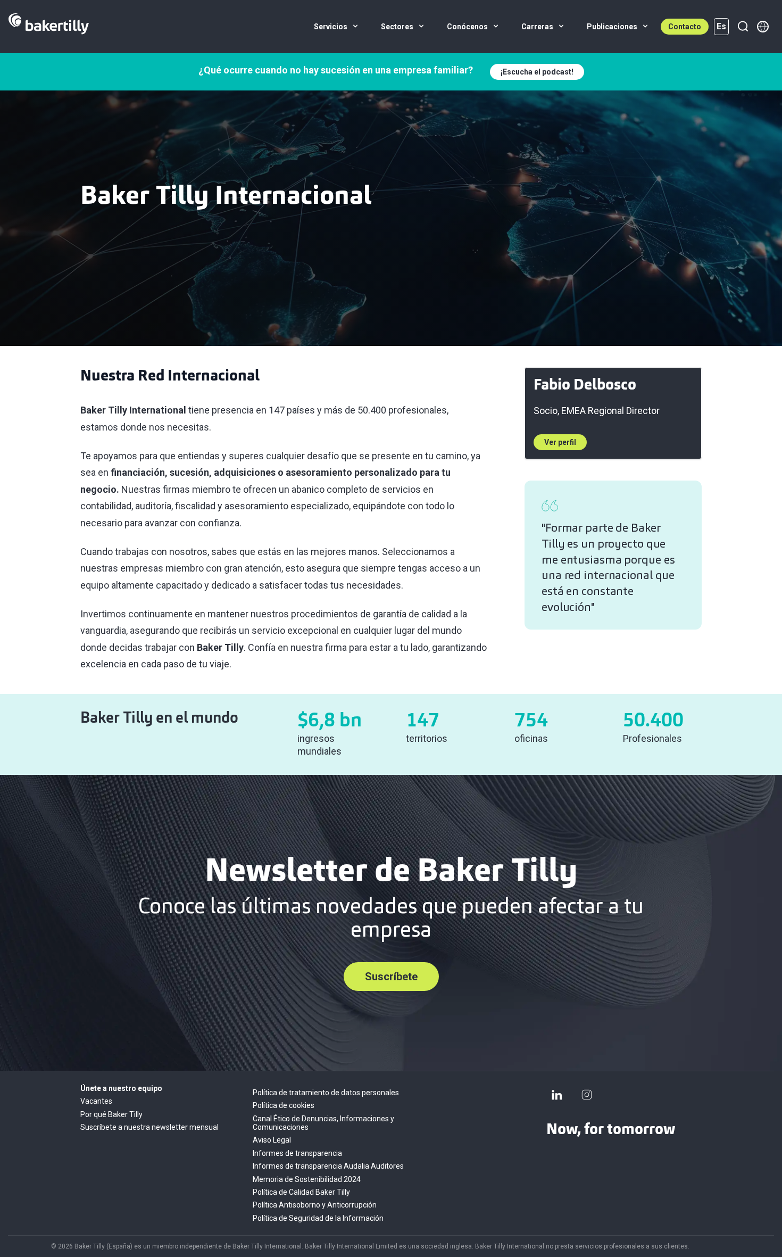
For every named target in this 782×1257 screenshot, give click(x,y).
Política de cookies (283, 1105)
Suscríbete (391, 976)
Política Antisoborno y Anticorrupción (315, 1205)
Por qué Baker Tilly (111, 1114)
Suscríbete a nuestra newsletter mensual (149, 1127)
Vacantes (96, 1101)
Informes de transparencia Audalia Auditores (328, 1166)
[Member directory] (762, 26)
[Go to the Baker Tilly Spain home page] (49, 27)
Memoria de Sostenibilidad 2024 (307, 1179)
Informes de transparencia (297, 1153)
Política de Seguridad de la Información (318, 1218)
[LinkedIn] (557, 1094)
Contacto (684, 26)
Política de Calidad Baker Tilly (301, 1192)
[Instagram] (586, 1094)
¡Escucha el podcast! (537, 72)
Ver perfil (560, 442)
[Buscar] (742, 26)
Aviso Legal (272, 1140)
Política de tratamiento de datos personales (326, 1092)
